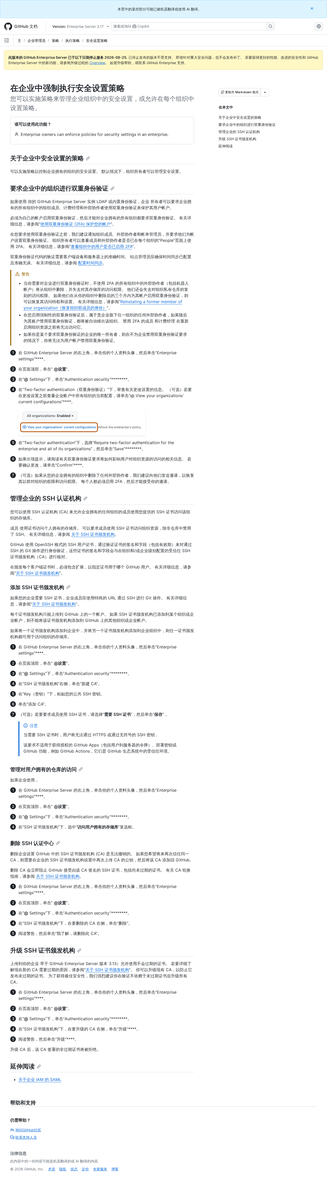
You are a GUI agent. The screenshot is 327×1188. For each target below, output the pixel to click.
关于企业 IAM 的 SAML (39, 1079)
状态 (74, 1169)
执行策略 (72, 40)
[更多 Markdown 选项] (265, 92)
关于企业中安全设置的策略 (47, 158)
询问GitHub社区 (28, 1130)
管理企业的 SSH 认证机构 (45, 498)
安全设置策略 (97, 40)
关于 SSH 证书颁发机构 (93, 534)
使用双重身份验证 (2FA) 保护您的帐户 (75, 224)
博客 (115, 1169)
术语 (51, 1169)
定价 (85, 1169)
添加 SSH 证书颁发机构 (37, 587)
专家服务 (100, 1169)
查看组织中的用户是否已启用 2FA (101, 246)
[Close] (312, 8)
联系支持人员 (26, 1137)
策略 (55, 40)
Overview (97, 63)
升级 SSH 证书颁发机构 (42, 950)
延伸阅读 (22, 1066)
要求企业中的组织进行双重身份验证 (59, 188)
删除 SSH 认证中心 (32, 843)
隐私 (62, 1169)
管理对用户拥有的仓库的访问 (43, 769)
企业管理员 (36, 40)
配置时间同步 (90, 262)
